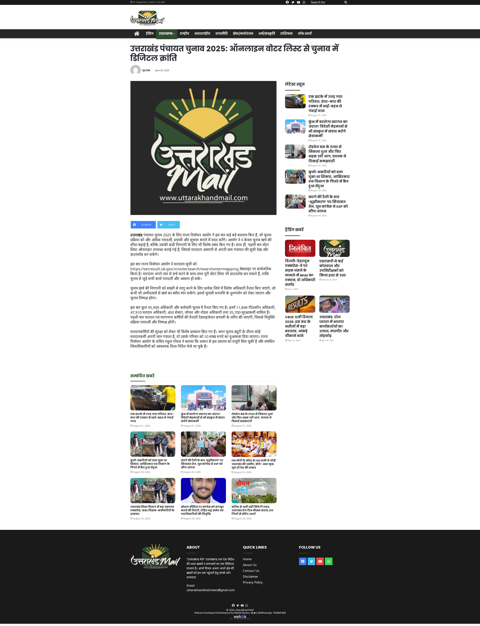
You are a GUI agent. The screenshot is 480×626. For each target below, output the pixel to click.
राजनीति (221, 33)
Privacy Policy (253, 582)
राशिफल (286, 33)
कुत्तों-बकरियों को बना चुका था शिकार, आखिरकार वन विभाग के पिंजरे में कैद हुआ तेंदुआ (150, 463)
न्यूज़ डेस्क (146, 70)
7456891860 (279, 612)
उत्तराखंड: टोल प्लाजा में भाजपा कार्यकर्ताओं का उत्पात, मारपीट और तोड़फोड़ (334, 326)
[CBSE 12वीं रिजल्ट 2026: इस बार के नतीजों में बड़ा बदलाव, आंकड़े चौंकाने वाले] (300, 304)
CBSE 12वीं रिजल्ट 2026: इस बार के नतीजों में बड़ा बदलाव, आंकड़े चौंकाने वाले (299, 326)
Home (247, 559)
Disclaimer (250, 576)
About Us (249, 565)
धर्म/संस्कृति (267, 33)
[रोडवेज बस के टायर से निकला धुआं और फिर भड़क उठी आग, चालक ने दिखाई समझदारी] (254, 397)
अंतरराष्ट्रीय (202, 33)
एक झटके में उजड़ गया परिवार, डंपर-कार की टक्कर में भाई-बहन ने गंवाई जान (152, 417)
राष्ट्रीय (184, 33)
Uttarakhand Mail (244, 610)
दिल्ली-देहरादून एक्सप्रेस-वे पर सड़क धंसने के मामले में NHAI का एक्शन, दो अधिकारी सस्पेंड (300, 273)
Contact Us (251, 570)
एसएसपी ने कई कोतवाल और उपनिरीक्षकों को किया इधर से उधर (332, 268)
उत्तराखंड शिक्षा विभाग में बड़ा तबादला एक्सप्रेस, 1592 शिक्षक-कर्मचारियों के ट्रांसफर (152, 510)
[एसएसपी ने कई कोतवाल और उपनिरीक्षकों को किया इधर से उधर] (334, 248)
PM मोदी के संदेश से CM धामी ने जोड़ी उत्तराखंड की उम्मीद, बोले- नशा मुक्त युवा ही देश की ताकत (254, 464)
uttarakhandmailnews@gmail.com (211, 590)
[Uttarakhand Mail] (147, 17)
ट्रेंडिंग (150, 33)
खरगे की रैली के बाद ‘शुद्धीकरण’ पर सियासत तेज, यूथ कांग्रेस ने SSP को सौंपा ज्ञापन (202, 463)
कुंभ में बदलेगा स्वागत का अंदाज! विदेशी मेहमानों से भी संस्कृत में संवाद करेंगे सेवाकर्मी (203, 417)
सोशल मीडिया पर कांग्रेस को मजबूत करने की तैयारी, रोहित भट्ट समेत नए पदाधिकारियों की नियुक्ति (202, 510)
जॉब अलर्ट (305, 33)
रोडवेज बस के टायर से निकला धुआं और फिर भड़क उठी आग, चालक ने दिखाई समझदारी (252, 417)
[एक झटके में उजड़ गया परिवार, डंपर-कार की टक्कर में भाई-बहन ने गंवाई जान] (152, 397)
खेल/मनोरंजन (243, 33)
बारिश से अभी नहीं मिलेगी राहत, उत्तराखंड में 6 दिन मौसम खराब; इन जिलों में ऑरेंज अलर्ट (252, 510)
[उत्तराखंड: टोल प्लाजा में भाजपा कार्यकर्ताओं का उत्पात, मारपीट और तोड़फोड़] (334, 304)
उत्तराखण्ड (165, 33)
